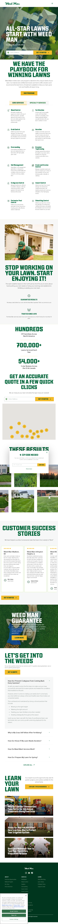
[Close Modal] (47, 452)
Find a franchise (8, 886)
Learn (39, 877)
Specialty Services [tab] (38, 103)
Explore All (27, 765)
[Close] (26, 895)
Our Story (7, 884)
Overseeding (24, 886)
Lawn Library (41, 882)
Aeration (23, 884)
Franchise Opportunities (10, 879)
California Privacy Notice (18, 906)
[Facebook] (32, 873)
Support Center (41, 886)
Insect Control (24, 891)
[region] (14, 908)
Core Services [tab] (18, 103)
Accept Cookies (14, 911)
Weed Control (24, 882)
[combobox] (19, 52)
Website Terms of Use (7, 905)
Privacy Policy (17, 905)
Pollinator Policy (41, 884)
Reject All (13, 915)
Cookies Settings (14, 919)
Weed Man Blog (42, 879)
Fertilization (24, 879)
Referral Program (9, 882)
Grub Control (24, 889)
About (7, 877)
